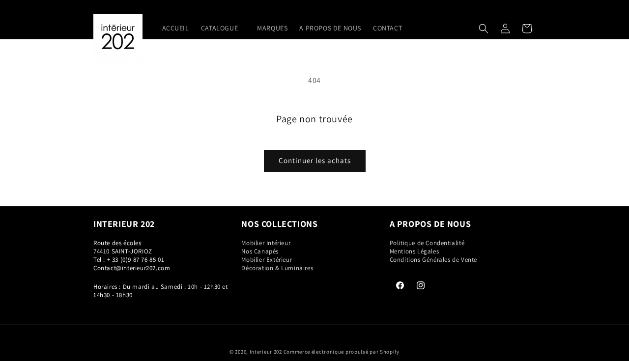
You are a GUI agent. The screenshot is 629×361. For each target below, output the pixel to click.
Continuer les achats (315, 160)
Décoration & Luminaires (277, 268)
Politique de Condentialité (427, 243)
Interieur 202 (266, 351)
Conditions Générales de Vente (433, 259)
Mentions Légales (414, 251)
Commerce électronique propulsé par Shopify (342, 351)
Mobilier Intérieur (265, 243)
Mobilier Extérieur (266, 259)
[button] (223, 28)
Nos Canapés (260, 251)
